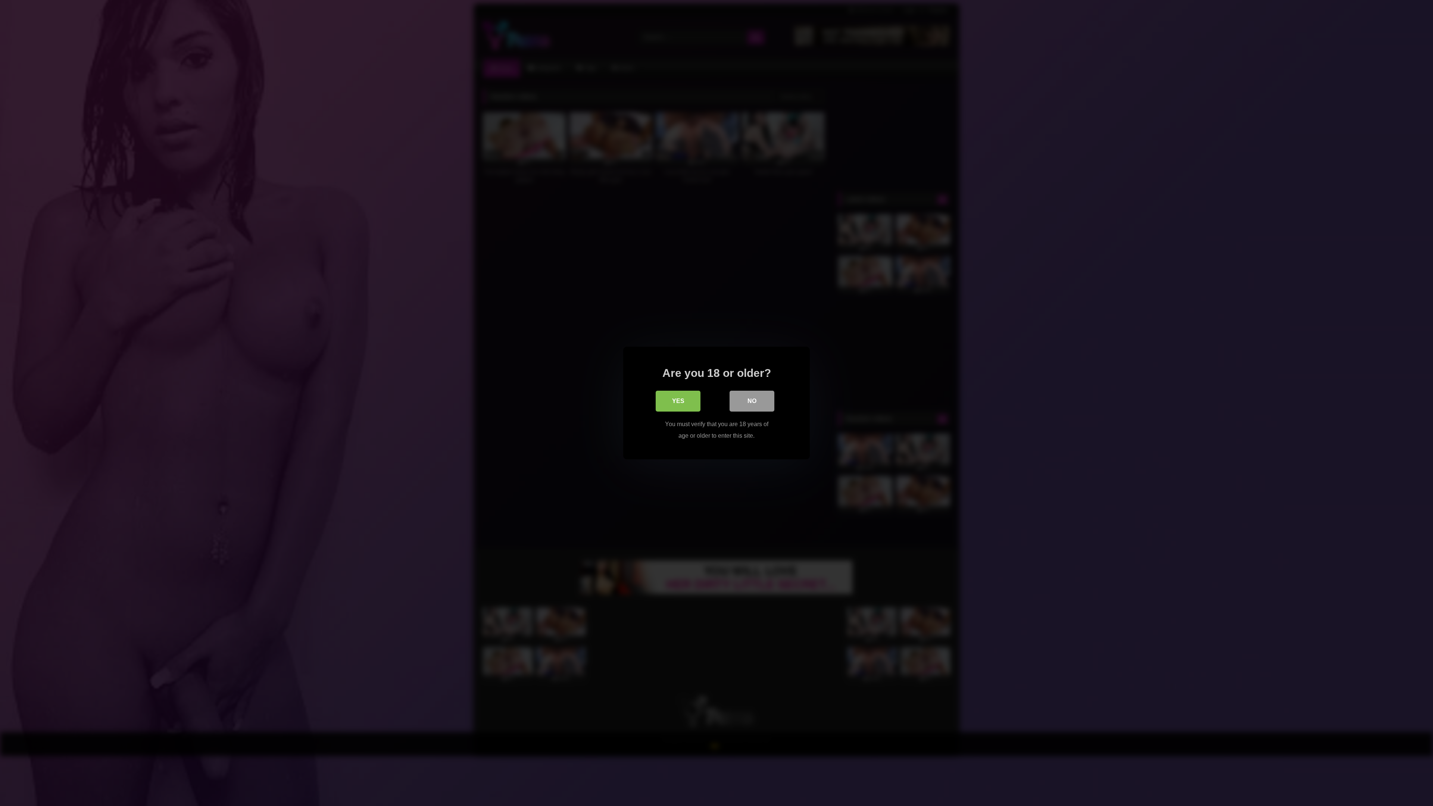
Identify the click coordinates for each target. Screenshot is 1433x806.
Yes (678, 401)
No (751, 401)
